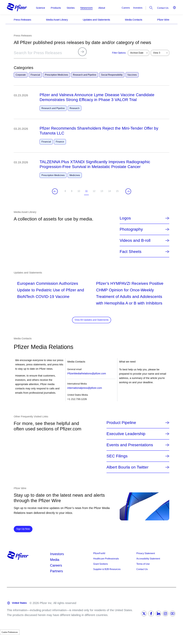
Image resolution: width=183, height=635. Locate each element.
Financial (35, 75)
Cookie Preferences (10, 632)
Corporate (21, 75)
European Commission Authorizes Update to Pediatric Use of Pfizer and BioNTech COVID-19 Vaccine (50, 290)
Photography (131, 229)
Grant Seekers (100, 564)
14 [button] (110, 191)
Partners (56, 571)
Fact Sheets (130, 252)
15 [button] (118, 191)
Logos (125, 218)
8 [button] (66, 191)
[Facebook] (151, 613)
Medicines (74, 175)
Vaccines (132, 75)
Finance (60, 141)
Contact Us (162, 8)
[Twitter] (144, 613)
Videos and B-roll (135, 240)
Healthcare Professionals (106, 558)
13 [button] (102, 191)
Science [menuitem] (40, 7)
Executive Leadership (126, 434)
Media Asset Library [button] (57, 19)
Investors (137, 8)
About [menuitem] (101, 7)
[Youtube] (172, 613)
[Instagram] (165, 613)
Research (74, 108)
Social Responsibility (112, 75)
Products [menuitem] (56, 7)
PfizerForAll (99, 553)
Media (54, 560)
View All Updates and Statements (92, 320)
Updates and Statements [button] (96, 19)
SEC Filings (117, 456)
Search (151, 7)
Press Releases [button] (22, 19)
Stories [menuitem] (71, 7)
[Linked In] (158, 613)
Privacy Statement (145, 553)
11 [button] (87, 192)
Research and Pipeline (84, 75)
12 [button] (95, 191)
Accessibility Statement (148, 558)
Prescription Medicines (56, 75)
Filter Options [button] (119, 53)
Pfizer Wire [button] (163, 19)
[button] (91, 19)
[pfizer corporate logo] (17, 7)
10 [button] (79, 191)
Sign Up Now (24, 529)
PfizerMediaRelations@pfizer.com (86, 373)
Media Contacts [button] (133, 19)
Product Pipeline (121, 423)
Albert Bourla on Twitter (127, 467)
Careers (126, 8)
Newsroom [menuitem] (86, 7)
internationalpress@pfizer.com (84, 388)
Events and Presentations (130, 445)
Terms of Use (143, 564)
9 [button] (72, 191)
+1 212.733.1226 (77, 399)
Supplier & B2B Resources (107, 569)
